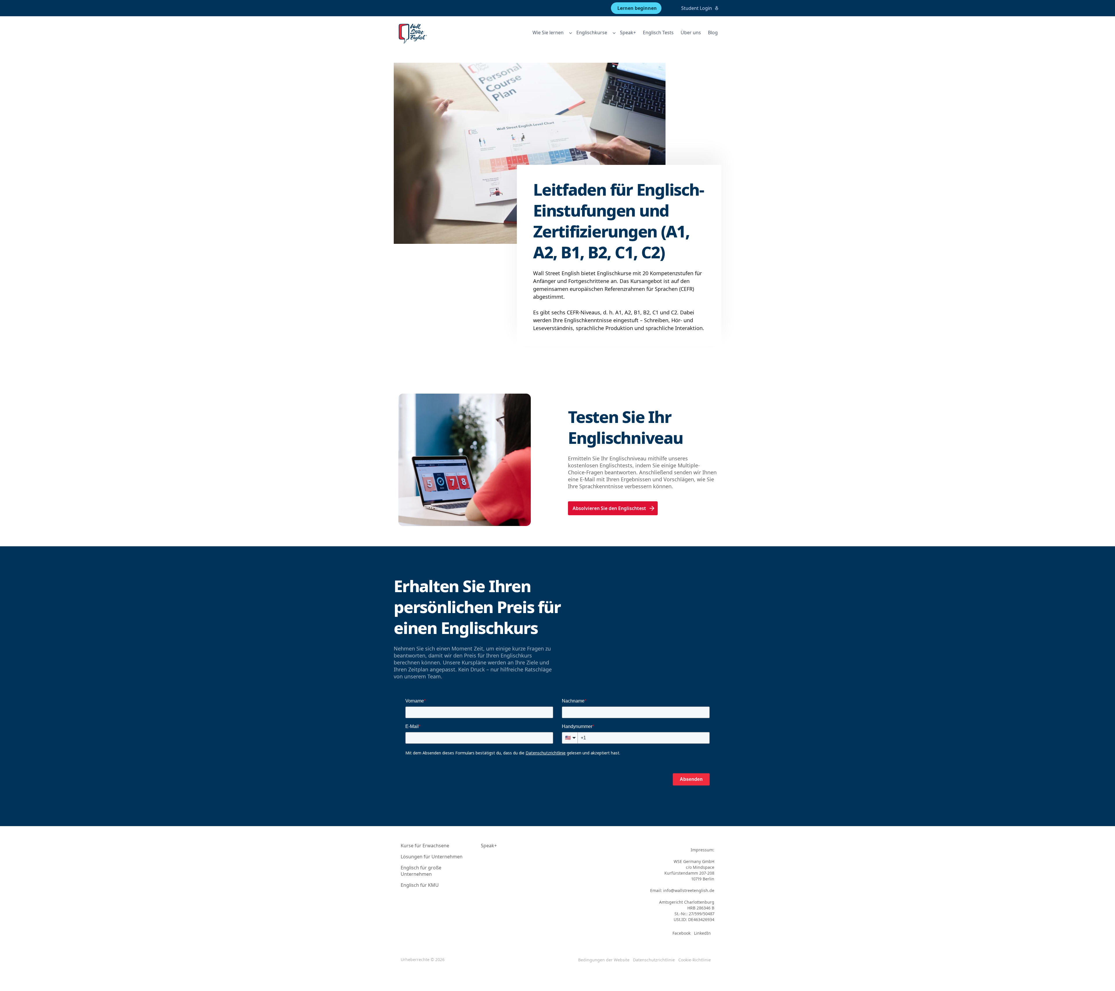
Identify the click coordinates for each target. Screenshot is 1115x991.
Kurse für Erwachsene (425, 845)
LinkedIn (702, 933)
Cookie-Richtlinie (694, 960)
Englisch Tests (658, 32)
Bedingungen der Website (604, 960)
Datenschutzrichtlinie (654, 960)
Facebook (681, 933)
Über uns (691, 32)
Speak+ (628, 32)
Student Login (696, 8)
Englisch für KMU (420, 885)
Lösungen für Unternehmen (432, 856)
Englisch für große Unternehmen (421, 870)
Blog (713, 32)
